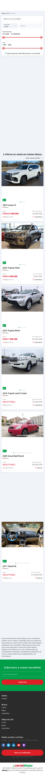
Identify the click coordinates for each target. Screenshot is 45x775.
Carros (4, 707)
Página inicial (5, 13)
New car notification (22, 752)
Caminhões (5, 713)
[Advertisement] (22, 82)
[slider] (3, 37)
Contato (4, 699)
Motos (4, 710)
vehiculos (13, 13)
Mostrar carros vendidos (12, 19)
